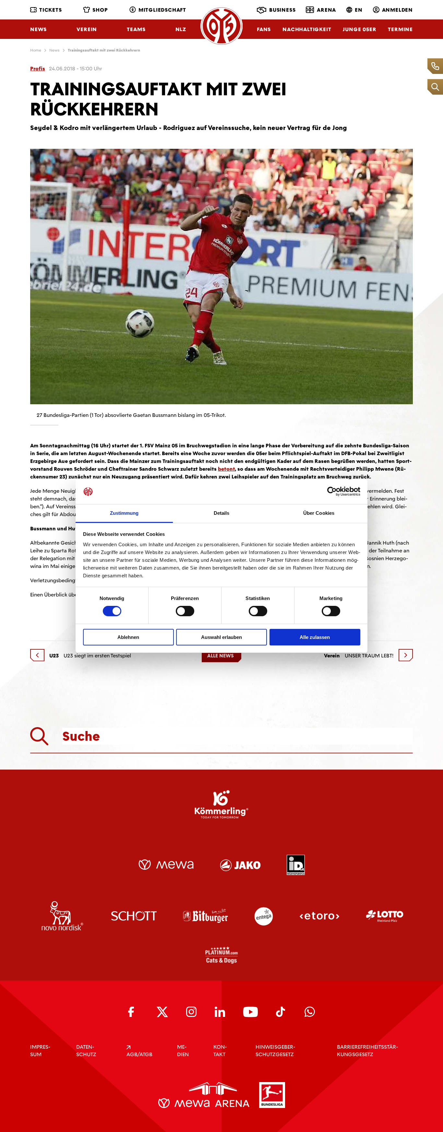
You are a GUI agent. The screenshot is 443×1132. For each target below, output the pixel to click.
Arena (326, 9)
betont (226, 469)
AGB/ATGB (139, 1054)
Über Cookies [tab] (318, 513)
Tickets (50, 9)
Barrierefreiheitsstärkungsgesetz (367, 1051)
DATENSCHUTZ (86, 1051)
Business (282, 9)
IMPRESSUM (40, 1051)
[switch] (185, 611)
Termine (400, 29)
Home (35, 50)
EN (359, 9)
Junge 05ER (359, 29)
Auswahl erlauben (221, 637)
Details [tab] (222, 513)
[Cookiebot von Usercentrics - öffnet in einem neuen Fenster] (332, 491)
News (38, 29)
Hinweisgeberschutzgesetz (275, 1051)
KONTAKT (220, 1051)
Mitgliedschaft (162, 9)
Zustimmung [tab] (124, 513)
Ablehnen (128, 637)
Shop (100, 9)
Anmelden (397, 9)
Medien (183, 1051)
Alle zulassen (315, 637)
